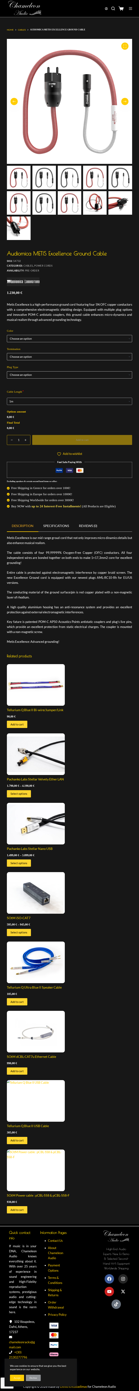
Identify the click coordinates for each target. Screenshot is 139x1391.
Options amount (16, 411)
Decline (33, 1378)
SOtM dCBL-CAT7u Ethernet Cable (31, 1057)
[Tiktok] (116, 1304)
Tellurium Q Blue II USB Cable (28, 1126)
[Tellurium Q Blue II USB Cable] (69, 1101)
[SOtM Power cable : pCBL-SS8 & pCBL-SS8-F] (69, 1170)
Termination (13, 349)
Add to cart (82, 439)
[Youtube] (109, 1291)
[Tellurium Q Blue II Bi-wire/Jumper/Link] (69, 685)
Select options (18, 793)
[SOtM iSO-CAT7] (69, 893)
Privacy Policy (57, 1314)
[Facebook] (109, 1279)
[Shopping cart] (122, 8)
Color (10, 330)
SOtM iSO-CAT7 (18, 918)
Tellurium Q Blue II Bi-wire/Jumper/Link (35, 710)
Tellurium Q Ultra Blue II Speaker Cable (34, 987)
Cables (28, 265)
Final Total (13, 422)
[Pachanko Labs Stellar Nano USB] (69, 823)
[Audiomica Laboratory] (23, 283)
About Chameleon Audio (55, 1253)
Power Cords (43, 265)
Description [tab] (22, 526)
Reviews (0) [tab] (88, 526)
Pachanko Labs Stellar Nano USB (30, 849)
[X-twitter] (123, 1291)
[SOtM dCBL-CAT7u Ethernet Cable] (69, 1031)
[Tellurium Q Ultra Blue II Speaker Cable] (69, 962)
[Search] (113, 8)
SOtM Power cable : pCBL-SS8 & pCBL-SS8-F (38, 1195)
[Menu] (130, 8)
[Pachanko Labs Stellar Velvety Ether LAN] (69, 754)
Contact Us (55, 1241)
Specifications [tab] (56, 526)
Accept (17, 1378)
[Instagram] (123, 1279)
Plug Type (12, 367)
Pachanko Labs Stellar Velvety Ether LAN (35, 779)
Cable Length (14, 391)
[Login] (106, 8)
